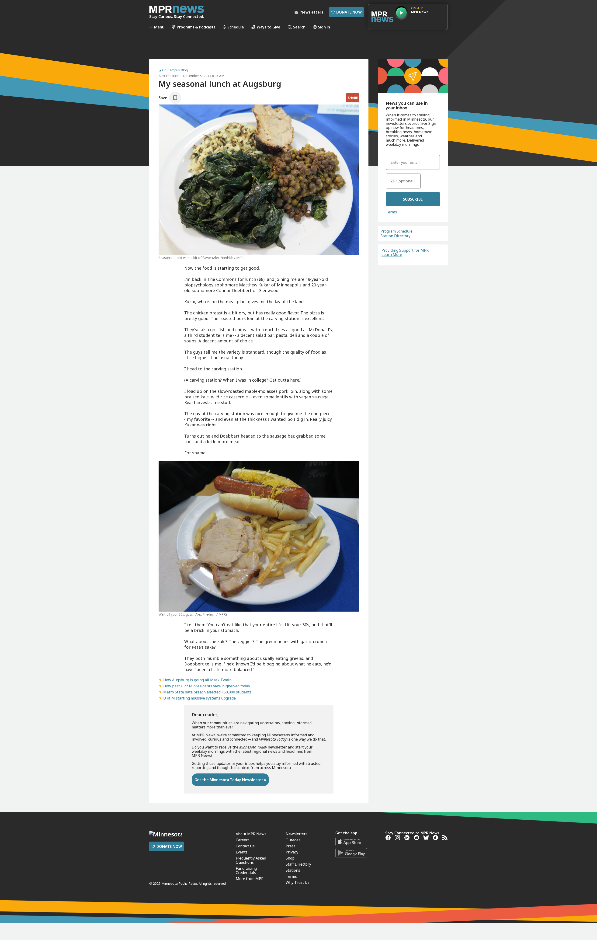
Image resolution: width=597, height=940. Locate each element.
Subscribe (413, 199)
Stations (293, 870)
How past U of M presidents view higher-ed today (206, 686)
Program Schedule (397, 231)
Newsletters (296, 833)
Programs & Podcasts (196, 27)
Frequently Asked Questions (251, 860)
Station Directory (395, 236)
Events (241, 852)
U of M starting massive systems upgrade (199, 698)
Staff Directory (298, 864)
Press (290, 846)
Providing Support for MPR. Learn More (405, 252)
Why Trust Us (297, 882)
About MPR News (251, 833)
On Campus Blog (175, 70)
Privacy (292, 852)
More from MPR (250, 878)
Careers (243, 840)
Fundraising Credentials (246, 870)
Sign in (324, 27)
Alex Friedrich (169, 75)
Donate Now (346, 12)
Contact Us (245, 846)
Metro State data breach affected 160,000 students (207, 692)
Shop (290, 858)
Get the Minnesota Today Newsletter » (230, 779)
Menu (159, 27)
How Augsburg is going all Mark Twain (197, 679)
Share (353, 97)
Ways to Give (268, 27)
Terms (391, 212)
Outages (293, 840)
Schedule (235, 27)
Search (299, 27)
